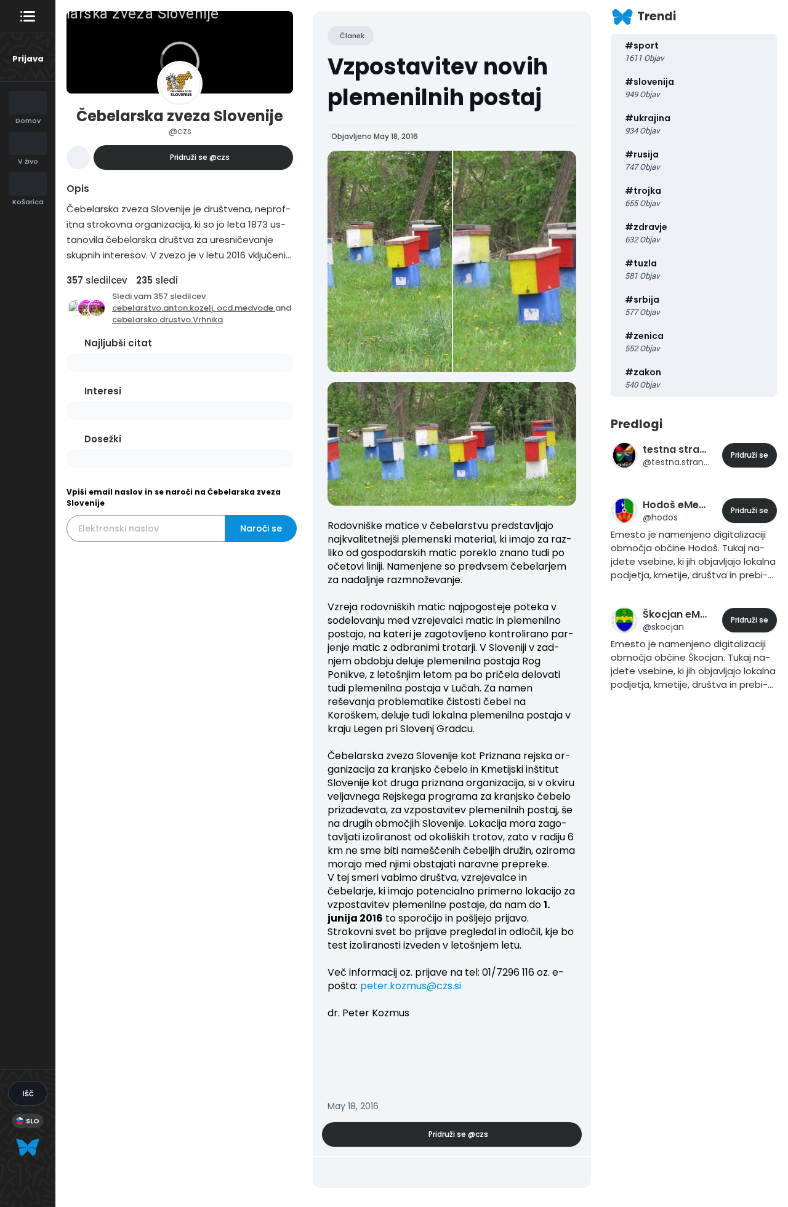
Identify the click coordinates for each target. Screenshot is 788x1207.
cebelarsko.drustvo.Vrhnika (167, 319)
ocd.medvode (246, 308)
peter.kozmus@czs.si (410, 986)
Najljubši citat (118, 343)
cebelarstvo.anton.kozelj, (164, 308)
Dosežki (102, 438)
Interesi (102, 390)
